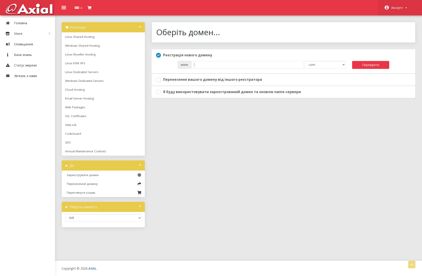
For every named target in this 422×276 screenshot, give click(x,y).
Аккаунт (398, 8)
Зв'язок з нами (25, 76)
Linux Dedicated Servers (81, 72)
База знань (22, 54)
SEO (68, 142)
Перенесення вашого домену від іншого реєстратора (212, 79)
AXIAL (92, 268)
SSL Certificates (75, 116)
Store (18, 33)
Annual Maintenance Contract (85, 151)
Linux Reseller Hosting (80, 54)
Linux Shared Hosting (80, 37)
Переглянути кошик (80, 193)
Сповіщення (23, 44)
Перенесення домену (81, 184)
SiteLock (70, 125)
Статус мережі (25, 65)
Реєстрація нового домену (187, 55)
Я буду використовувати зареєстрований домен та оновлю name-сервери (232, 91)
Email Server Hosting (79, 98)
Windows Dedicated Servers (84, 81)
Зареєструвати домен (82, 175)
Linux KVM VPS (75, 63)
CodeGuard (73, 134)
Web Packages (75, 107)
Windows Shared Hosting (82, 46)
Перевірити (370, 65)
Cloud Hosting (75, 90)
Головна (20, 23)
